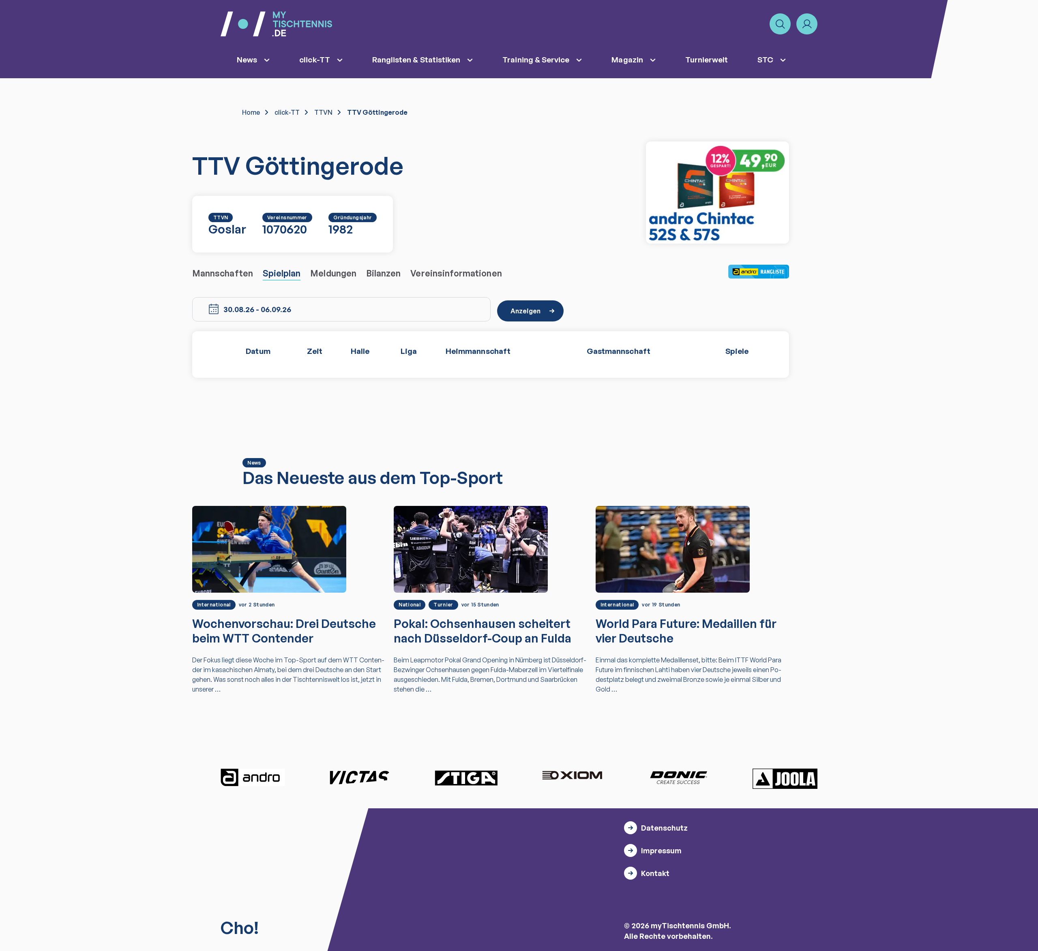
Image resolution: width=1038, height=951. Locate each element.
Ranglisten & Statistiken (416, 59)
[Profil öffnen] (806, 23)
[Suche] (780, 23)
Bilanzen (383, 273)
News (247, 59)
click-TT (314, 59)
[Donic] (678, 777)
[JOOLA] (785, 779)
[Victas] (359, 777)
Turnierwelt (706, 59)
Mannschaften (222, 273)
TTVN (323, 112)
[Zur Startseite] (276, 23)
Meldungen (333, 273)
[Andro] (253, 777)
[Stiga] (465, 777)
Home (251, 112)
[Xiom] (572, 776)
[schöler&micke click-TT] (717, 192)
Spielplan (282, 273)
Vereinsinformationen (456, 273)
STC (765, 59)
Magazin (627, 59)
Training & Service (535, 59)
